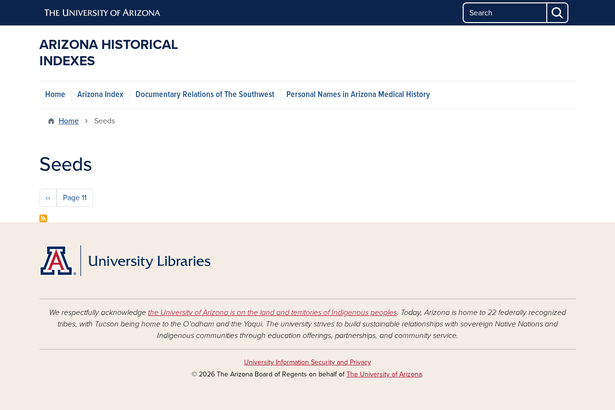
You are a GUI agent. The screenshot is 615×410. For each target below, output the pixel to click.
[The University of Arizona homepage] (103, 13)
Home (55, 94)
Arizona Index (100, 94)
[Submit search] (557, 12)
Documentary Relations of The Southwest (204, 94)
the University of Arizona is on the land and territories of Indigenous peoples (272, 312)
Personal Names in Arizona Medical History (358, 94)
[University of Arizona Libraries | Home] (124, 260)
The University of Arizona (384, 374)
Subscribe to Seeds (43, 218)
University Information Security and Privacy (307, 362)
